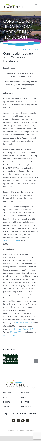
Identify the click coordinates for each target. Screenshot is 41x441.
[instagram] (23, 420)
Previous (26, 49)
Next (34, 49)
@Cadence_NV (9, 335)
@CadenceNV (15, 332)
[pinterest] (27, 420)
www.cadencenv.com (12, 241)
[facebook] (13, 420)
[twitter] (18, 420)
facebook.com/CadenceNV (22, 329)
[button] (5, 361)
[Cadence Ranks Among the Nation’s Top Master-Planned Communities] (10, 354)
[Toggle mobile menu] (36, 4)
